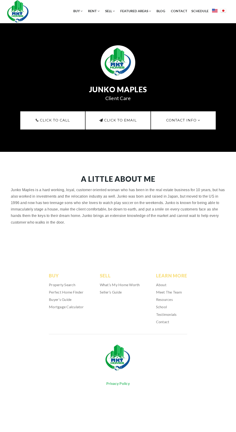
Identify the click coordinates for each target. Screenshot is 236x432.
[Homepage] (118, 358)
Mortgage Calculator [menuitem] (66, 307)
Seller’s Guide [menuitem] (111, 292)
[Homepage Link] (18, 11)
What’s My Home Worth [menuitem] (120, 284)
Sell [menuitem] (109, 11)
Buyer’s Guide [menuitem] (60, 299)
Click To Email (120, 120)
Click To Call (54, 120)
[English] (216, 11)
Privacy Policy (118, 383)
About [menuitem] (161, 284)
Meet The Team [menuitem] (169, 292)
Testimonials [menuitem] (166, 314)
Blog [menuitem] (160, 11)
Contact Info (182, 120)
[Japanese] (225, 11)
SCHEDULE (200, 11)
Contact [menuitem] (179, 11)
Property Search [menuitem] (62, 284)
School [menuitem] (161, 307)
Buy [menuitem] (76, 11)
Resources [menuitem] (164, 299)
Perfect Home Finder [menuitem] (66, 292)
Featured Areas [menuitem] (134, 11)
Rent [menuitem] (92, 11)
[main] (118, 135)
